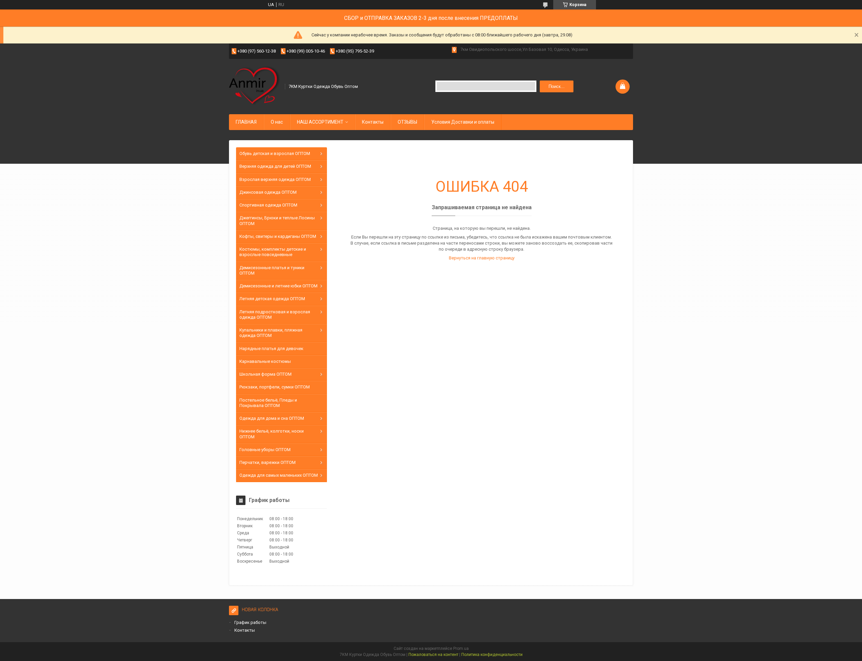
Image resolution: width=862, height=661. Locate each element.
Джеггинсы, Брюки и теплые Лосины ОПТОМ (277, 220)
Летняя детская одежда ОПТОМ (272, 298)
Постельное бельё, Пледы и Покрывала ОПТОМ (268, 403)
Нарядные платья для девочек (271, 348)
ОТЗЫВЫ (407, 122)
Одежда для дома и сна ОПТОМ (271, 418)
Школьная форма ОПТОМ (265, 374)
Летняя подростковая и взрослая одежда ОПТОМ (274, 314)
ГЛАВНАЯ (246, 122)
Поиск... (557, 86)
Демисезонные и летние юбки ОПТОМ (278, 285)
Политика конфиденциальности (492, 654)
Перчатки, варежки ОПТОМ (267, 462)
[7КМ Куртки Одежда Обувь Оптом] (254, 86)
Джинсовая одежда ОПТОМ (268, 192)
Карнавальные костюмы (265, 361)
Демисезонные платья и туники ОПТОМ (271, 270)
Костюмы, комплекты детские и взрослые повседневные (272, 252)
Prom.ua (461, 648)
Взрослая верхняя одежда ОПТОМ (275, 179)
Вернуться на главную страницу (482, 257)
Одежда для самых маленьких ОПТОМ (278, 475)
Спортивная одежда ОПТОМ (268, 205)
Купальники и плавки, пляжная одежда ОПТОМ (270, 332)
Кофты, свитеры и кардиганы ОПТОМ (277, 236)
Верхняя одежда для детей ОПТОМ (275, 166)
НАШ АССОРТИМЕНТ (320, 122)
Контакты (373, 122)
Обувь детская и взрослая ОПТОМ (274, 153)
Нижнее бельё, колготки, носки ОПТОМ (271, 434)
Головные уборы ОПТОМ (265, 449)
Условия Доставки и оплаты (462, 122)
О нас (277, 122)
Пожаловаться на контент (433, 654)
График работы (250, 622)
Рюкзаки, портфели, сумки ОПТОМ (274, 386)
